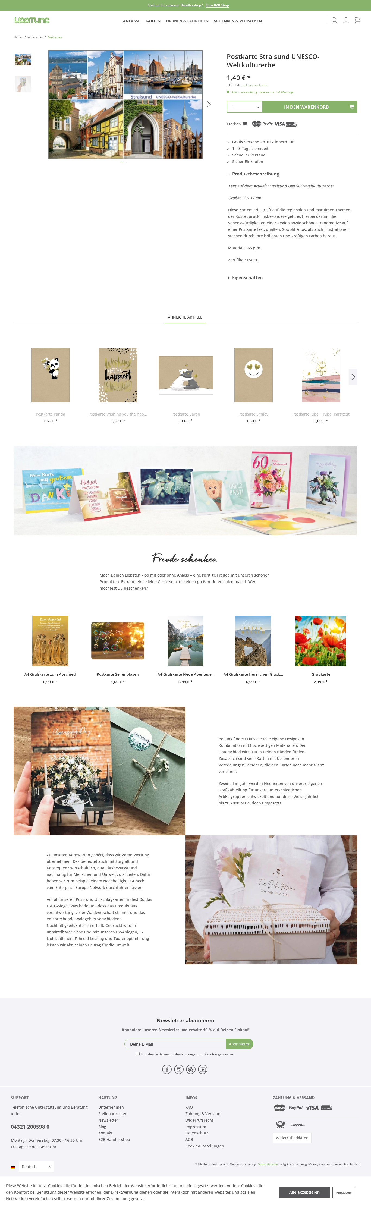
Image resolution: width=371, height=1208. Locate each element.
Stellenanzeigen (112, 1113)
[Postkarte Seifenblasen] (117, 641)
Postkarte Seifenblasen (118, 674)
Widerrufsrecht (199, 1120)
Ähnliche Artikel (185, 317)
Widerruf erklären (292, 1137)
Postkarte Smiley (253, 414)
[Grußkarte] (321, 641)
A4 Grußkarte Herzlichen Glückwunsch (253, 674)
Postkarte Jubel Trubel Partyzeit (321, 414)
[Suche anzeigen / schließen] (334, 18)
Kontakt (105, 1132)
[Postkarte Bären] (185, 375)
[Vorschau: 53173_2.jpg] (23, 84)
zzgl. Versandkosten (255, 85)
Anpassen (343, 1192)
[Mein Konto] (346, 19)
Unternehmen (111, 1107)
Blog (102, 1126)
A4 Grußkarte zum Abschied (50, 674)
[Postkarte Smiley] (253, 375)
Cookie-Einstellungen (205, 1146)
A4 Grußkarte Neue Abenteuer (185, 674)
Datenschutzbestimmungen (178, 1054)
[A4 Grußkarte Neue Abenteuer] (185, 641)
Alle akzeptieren (304, 1192)
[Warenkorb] (357, 19)
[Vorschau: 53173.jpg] (23, 59)
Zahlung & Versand (203, 1113)
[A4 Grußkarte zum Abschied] (50, 641)
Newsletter (108, 1120)
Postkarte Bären (185, 414)
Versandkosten (268, 1164)
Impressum (196, 1126)
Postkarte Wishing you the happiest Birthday (118, 414)
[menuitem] (334, 19)
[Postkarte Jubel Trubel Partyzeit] (321, 375)
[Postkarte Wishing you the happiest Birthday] (118, 375)
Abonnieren (239, 1043)
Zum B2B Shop (217, 5)
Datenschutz (197, 1132)
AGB (189, 1139)
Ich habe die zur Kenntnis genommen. (188, 1054)
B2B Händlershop (114, 1139)
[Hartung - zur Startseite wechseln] (32, 20)
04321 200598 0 (30, 1126)
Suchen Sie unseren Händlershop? (175, 5)
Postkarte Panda (50, 414)
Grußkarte (321, 674)
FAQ (189, 1107)
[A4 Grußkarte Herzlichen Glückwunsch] (253, 641)
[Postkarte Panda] (50, 375)
